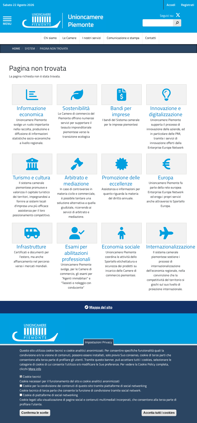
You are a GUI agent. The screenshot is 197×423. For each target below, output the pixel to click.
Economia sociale (121, 246)
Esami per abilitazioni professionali (76, 253)
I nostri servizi (91, 38)
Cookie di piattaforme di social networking (50, 395)
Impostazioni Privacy (98, 342)
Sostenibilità (76, 108)
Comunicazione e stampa (123, 38)
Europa (165, 177)
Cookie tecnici (32, 376)
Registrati (187, 4)
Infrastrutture (31, 246)
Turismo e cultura (31, 177)
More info (34, 369)
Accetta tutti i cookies (159, 412)
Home (16, 48)
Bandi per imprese (120, 111)
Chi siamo (50, 38)
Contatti (150, 38)
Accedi (171, 4)
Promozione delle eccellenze (121, 180)
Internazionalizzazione (170, 246)
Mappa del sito (100, 307)
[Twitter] (178, 15)
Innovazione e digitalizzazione (165, 111)
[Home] (63, 21)
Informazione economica (31, 111)
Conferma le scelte (34, 412)
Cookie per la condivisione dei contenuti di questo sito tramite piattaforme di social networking (85, 385)
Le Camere (69, 38)
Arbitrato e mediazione (76, 180)
